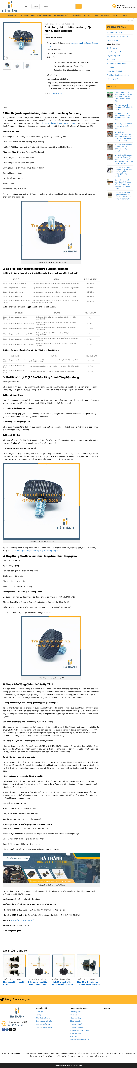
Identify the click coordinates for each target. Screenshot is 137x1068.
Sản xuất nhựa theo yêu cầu (117, 36)
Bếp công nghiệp (102, 16)
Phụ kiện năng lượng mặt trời (118, 75)
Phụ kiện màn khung (114, 33)
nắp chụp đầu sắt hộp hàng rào (48, 551)
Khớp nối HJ (76, 16)
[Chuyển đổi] (132, 48)
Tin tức (115, 16)
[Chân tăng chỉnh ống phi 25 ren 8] (14, 966)
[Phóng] (6, 58)
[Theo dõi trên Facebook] (3, 1029)
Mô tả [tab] (5, 108)
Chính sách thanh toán (44, 1021)
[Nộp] (79, 6)
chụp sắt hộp (31, 551)
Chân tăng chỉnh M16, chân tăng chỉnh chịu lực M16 (62, 983)
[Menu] (26, 6)
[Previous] (6, 41)
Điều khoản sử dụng (43, 1018)
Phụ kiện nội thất (61, 16)
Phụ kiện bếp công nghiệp (117, 63)
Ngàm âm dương (76, 1033)
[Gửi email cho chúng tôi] (14, 1029)
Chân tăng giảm (19, 551)
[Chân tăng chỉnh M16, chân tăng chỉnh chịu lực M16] (63, 966)
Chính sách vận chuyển (44, 1027)
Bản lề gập (73, 1036)
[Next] (38, 41)
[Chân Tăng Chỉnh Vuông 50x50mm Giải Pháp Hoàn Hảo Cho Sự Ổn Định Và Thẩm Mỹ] (88, 966)
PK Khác (87, 16)
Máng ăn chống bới (114, 71)
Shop (57, 24)
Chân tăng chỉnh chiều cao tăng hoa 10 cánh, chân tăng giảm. (37, 983)
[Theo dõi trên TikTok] (10, 1029)
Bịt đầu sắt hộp (44, 16)
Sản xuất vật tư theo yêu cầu (80, 1040)
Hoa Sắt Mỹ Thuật (114, 52)
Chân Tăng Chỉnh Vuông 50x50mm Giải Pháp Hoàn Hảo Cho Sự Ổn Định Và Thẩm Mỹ (88, 983)
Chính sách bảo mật (43, 1024)
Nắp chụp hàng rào (76, 1018)
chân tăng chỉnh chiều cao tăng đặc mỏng (58, 123)
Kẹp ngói (110, 67)
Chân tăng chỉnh (27, 16)
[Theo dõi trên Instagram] (7, 1029)
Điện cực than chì (113, 40)
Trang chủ (12, 16)
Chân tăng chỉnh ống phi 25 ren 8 (13, 983)
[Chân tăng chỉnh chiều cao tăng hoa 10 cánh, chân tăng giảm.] (39, 966)
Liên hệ (125, 16)
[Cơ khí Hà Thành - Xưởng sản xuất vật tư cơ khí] (12, 6)
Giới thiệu (39, 1012)
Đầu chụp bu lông (114, 79)
